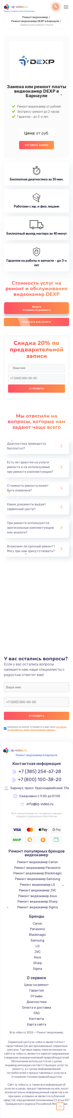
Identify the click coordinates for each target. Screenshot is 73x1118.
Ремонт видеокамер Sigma (37, 907)
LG (38, 946)
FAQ (37, 1013)
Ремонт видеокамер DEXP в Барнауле (35, 21)
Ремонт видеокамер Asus (37, 896)
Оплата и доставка (36, 1007)
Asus (37, 957)
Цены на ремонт (36, 985)
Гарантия (36, 990)
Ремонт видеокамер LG (37, 885)
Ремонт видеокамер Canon (37, 862)
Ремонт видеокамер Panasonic (37, 868)
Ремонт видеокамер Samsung (37, 879)
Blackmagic (37, 935)
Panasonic (37, 929)
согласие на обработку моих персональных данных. (36, 728)
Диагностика (36, 1002)
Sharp (37, 963)
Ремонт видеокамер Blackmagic (37, 873)
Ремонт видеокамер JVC (37, 890)
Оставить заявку (36, 145)
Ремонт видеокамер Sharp (37, 901)
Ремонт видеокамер (35, 17)
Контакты (36, 1019)
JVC (37, 952)
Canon (37, 923)
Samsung (37, 940)
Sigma (37, 969)
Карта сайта (36, 1024)
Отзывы (36, 996)
